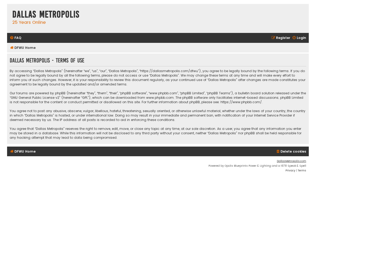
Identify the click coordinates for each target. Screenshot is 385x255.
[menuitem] (15, 38)
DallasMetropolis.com (291, 161)
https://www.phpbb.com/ (241, 102)
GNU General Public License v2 (35, 97)
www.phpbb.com (160, 97)
